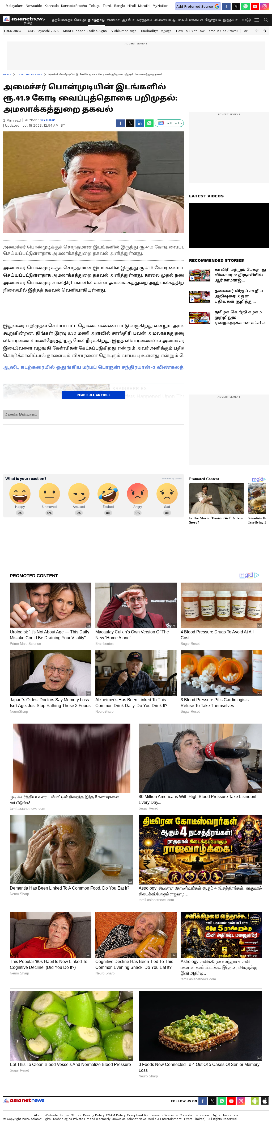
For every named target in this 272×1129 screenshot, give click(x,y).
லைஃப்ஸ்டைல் (190, 20)
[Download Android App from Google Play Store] (255, 1101)
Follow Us (174, 123)
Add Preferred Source (194, 7)
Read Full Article (93, 395)
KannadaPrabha (74, 6)
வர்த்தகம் (144, 20)
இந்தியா (230, 20)
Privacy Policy (93, 1115)
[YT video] (255, 6)
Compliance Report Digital (201, 1115)
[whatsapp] (245, 6)
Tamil (107, 6)
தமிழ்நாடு (96, 20)
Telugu (94, 6)
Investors (230, 1115)
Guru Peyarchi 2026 (43, 31)
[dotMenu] (244, 20)
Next (265, 31)
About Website (46, 1115)
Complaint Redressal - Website (152, 1115)
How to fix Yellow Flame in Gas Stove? (207, 31)
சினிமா (113, 20)
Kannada (51, 6)
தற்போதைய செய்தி (69, 20)
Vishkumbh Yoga (124, 31)
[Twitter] (236, 6)
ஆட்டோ (128, 20)
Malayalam (14, 6)
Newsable (34, 6)
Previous (257, 31)
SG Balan (47, 120)
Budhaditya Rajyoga (156, 31)
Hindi (131, 6)
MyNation (160, 6)
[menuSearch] (266, 20)
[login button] (249, 19)
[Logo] (25, 20)
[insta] (264, 6)
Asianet (23, 1100)
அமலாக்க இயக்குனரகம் (21, 414)
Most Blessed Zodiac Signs (85, 31)
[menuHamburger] (257, 20)
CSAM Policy (115, 1115)
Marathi (144, 6)
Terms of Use (71, 1115)
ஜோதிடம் (213, 20)
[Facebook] (226, 6)
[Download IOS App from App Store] (264, 1101)
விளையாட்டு (165, 20)
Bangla (119, 6)
